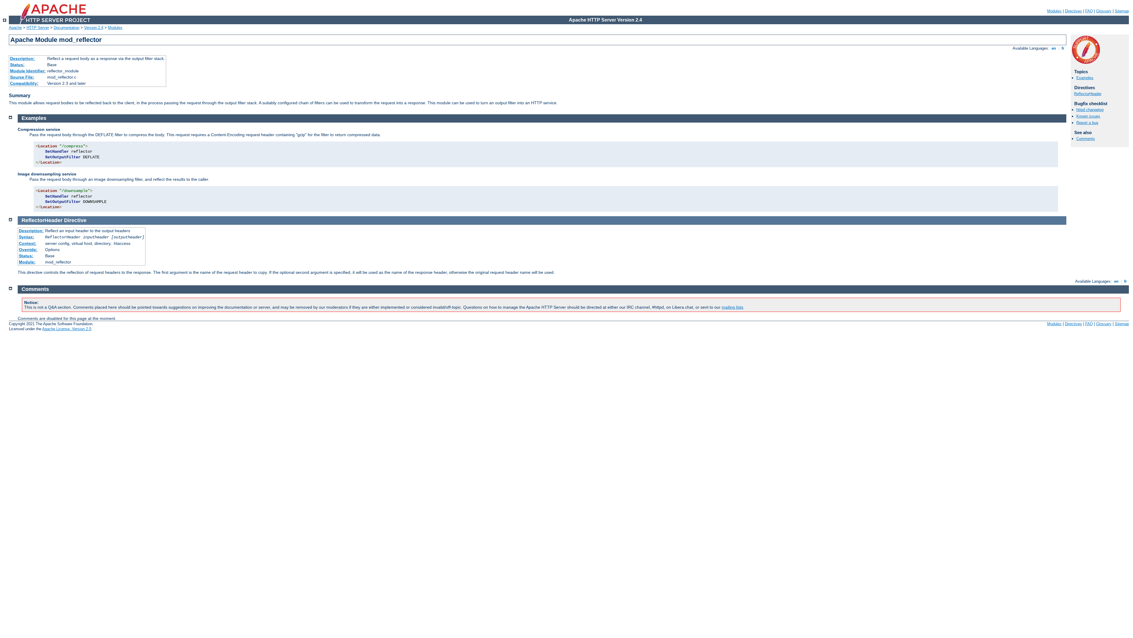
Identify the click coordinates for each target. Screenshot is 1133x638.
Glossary (1103, 11)
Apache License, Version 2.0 (66, 329)
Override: (28, 249)
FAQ (1089, 11)
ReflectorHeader (1087, 94)
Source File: (22, 77)
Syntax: (26, 237)
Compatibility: (24, 83)
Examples (1084, 78)
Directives (1073, 11)
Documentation (66, 27)
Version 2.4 (93, 27)
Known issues (1088, 116)
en (1053, 48)
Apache (15, 27)
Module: (27, 262)
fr (1062, 48)
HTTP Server (38, 27)
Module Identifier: (28, 71)
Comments (1085, 138)
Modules (1054, 11)
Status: (17, 64)
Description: (22, 58)
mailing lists (732, 307)
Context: (27, 243)
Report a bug (1087, 123)
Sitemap (1122, 11)
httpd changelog (1089, 110)
